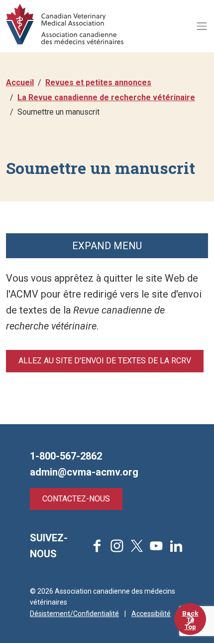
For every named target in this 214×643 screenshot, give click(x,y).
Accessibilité (151, 614)
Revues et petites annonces (98, 82)
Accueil (20, 82)
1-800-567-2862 (66, 456)
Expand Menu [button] (107, 246)
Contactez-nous (76, 498)
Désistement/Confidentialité (74, 614)
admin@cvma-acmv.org (84, 472)
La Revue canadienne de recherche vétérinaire (106, 97)
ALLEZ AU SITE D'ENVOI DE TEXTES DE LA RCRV (104, 360)
